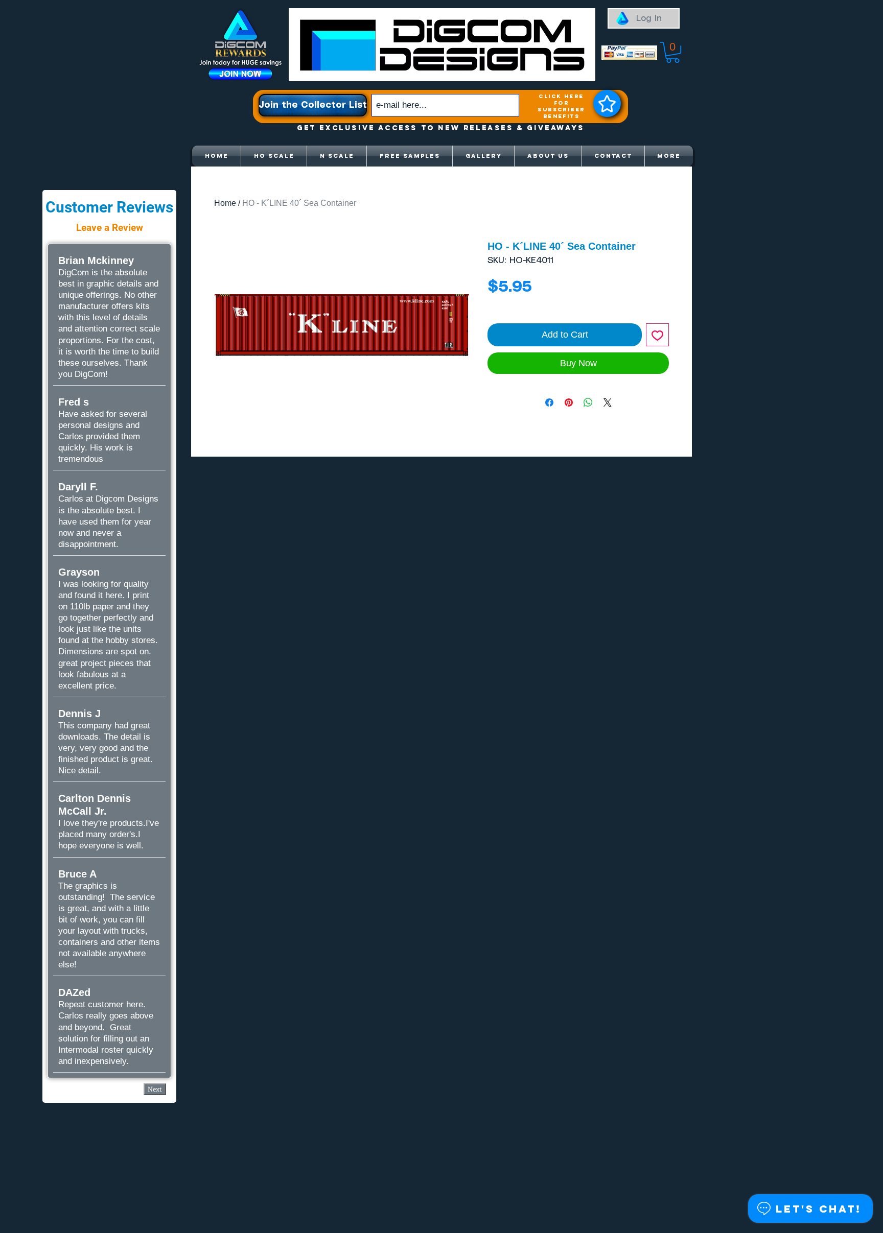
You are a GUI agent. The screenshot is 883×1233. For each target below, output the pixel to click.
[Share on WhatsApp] (588, 402)
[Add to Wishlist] (657, 334)
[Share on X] (607, 402)
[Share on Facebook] (549, 402)
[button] (672, 52)
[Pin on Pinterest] (569, 402)
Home (225, 203)
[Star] (607, 103)
